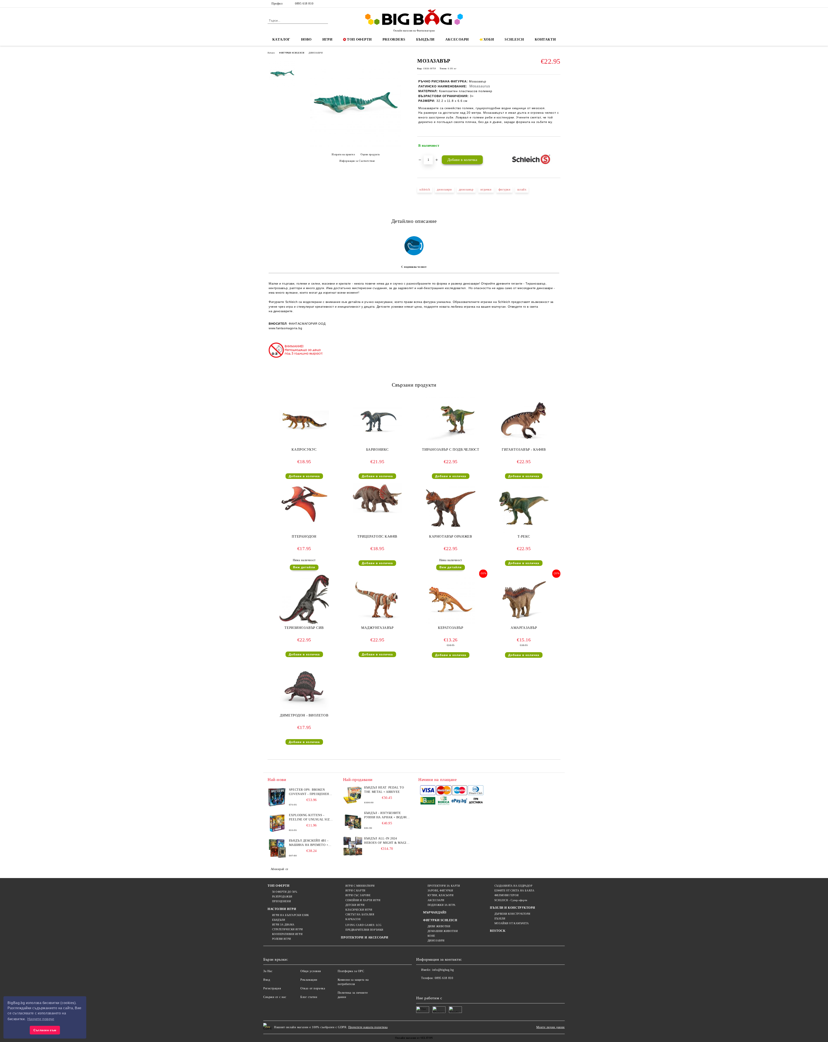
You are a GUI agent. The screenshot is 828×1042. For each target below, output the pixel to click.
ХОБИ (488, 39)
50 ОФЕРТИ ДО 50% (284, 891)
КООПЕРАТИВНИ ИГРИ (287, 934)
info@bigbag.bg (443, 969)
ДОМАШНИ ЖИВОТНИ (443, 931)
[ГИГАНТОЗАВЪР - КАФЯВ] (524, 421)
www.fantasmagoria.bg (285, 328)
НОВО (306, 39)
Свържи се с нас (274, 997)
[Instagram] (551, 3)
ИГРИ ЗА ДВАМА (283, 924)
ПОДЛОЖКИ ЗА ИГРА (442, 905)
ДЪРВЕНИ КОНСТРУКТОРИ (512, 913)
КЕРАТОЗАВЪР (450, 628)
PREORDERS (394, 39)
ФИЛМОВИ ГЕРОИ (506, 895)
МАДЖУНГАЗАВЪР (377, 628)
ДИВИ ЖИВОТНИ (439, 926)
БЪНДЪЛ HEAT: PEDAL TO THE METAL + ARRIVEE (384, 789)
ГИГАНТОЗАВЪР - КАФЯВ (524, 449)
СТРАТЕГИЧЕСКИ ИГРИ (287, 929)
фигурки (505, 189)
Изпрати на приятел (343, 154)
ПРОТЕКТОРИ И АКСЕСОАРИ (364, 937)
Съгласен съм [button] (44, 1030)
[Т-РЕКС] (524, 508)
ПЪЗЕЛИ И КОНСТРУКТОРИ (512, 907)
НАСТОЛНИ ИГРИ (282, 909)
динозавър (466, 189)
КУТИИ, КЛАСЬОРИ (440, 895)
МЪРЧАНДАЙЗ (434, 912)
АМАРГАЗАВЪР (524, 628)
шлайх (521, 189)
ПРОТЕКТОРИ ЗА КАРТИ (444, 885)
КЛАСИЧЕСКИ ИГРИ (358, 909)
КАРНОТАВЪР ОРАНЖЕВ (450, 536)
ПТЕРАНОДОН (304, 536)
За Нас (267, 971)
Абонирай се (279, 869)
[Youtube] (448, 986)
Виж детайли (304, 567)
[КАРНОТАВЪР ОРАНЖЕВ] (450, 508)
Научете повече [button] (40, 1019)
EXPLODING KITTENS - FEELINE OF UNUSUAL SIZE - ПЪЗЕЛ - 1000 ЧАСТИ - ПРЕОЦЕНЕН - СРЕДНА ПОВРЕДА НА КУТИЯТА (311, 818)
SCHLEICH (514, 39)
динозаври (444, 189)
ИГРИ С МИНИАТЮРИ (360, 885)
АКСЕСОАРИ (457, 39)
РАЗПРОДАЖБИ (282, 896)
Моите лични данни (550, 1027)
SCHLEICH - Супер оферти (510, 900)
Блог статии (308, 997)
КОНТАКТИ (545, 39)
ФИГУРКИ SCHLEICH (291, 53)
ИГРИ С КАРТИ (355, 890)
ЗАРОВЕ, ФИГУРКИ (440, 890)
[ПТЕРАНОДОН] (304, 503)
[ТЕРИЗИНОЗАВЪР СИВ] (304, 599)
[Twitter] (545, 3)
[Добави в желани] (557, 145)
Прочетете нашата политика (368, 1027)
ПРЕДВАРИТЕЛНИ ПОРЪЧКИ (364, 929)
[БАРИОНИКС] (377, 421)
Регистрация (272, 988)
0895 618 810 (304, 3)
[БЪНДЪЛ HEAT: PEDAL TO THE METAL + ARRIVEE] (352, 795)
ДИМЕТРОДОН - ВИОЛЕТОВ (304, 715)
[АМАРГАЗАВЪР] (524, 599)
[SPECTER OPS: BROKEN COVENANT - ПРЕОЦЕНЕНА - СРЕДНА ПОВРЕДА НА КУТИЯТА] (277, 797)
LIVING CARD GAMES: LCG (363, 925)
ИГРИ (327, 39)
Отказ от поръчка (312, 988)
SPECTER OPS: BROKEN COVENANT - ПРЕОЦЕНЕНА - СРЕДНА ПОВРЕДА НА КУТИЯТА (311, 792)
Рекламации (308, 979)
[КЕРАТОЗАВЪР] (450, 599)
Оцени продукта (370, 154)
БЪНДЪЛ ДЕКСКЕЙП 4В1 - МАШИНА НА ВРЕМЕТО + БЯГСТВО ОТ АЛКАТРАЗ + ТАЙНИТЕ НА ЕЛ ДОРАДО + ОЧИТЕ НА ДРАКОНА (310, 843)
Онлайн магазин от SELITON (414, 1037)
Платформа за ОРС (351, 971)
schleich (424, 189)
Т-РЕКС (524, 536)
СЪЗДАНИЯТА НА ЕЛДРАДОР (513, 885)
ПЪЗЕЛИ (499, 918)
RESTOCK (497, 930)
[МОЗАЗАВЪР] (355, 147)
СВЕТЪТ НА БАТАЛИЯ (359, 914)
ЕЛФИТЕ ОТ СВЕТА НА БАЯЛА (514, 890)
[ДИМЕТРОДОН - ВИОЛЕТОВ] (304, 687)
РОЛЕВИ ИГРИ (281, 938)
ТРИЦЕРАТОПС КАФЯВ (377, 536)
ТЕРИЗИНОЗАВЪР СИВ (304, 628)
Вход (266, 979)
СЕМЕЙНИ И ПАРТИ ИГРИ (362, 900)
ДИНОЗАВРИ (316, 53)
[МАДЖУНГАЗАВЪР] (377, 599)
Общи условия (310, 971)
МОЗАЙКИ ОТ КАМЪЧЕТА (511, 923)
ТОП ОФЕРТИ (359, 39)
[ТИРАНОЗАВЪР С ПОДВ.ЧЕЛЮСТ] (450, 421)
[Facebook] (538, 3)
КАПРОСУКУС (304, 449)
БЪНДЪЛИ (425, 39)
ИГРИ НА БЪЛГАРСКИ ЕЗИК (290, 915)
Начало (271, 53)
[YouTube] (558, 3)
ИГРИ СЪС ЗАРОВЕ (357, 895)
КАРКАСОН (353, 919)
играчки (486, 189)
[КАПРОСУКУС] (304, 421)
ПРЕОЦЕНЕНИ (281, 901)
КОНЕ (431, 935)
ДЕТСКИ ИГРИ (354, 905)
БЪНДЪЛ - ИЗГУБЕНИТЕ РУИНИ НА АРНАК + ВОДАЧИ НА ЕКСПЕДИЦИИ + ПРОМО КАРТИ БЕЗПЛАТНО (386, 815)
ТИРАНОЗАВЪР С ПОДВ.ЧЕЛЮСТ (450, 449)
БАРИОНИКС (377, 449)
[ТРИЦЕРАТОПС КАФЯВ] (377, 498)
